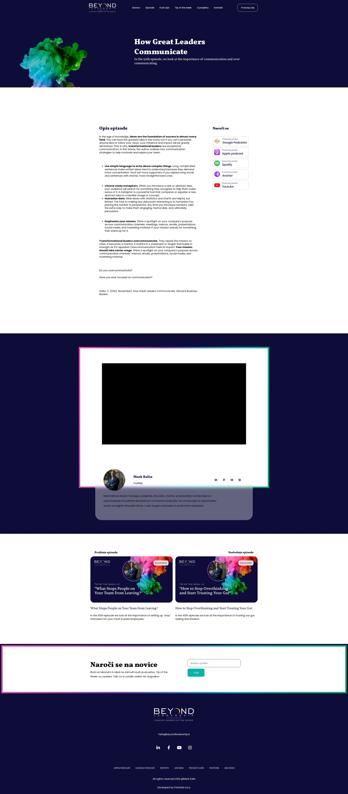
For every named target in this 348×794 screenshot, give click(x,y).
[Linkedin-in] (216, 480)
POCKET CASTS (196, 768)
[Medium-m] (232, 480)
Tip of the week (183, 7)
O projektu (203, 7)
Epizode (150, 7)
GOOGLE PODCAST (145, 768)
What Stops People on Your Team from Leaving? (124, 608)
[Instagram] (190, 748)
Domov (136, 7)
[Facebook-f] (224, 480)
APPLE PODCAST (122, 768)
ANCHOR (179, 768)
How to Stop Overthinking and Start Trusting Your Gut (213, 608)
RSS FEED (229, 768)
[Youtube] (179, 748)
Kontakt (218, 7)
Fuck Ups (164, 7)
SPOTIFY (164, 768)
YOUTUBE (214, 768)
